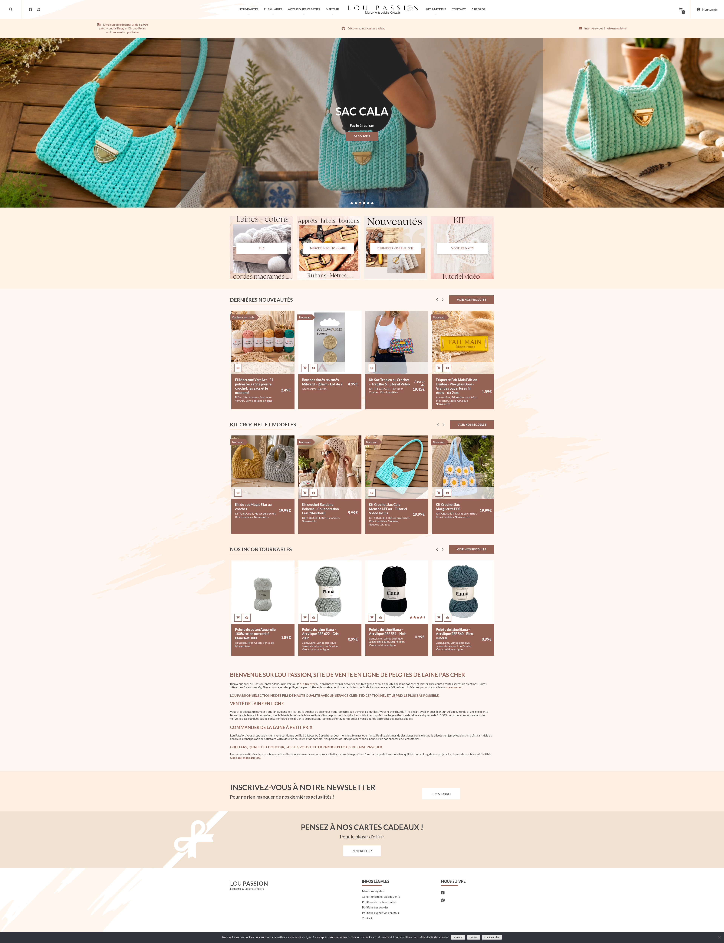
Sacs (253, 524)
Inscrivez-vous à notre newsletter (605, 28)
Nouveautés (309, 403)
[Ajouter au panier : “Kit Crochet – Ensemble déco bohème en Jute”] (439, 493)
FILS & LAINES (273, 9)
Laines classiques (245, 641)
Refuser (473, 937)
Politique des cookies (375, 907)
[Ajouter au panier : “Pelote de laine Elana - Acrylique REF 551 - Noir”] (238, 618)
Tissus (381, 403)
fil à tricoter (307, 684)
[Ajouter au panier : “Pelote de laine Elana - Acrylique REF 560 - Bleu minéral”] (305, 618)
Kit (237, 388)
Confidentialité (491, 937)
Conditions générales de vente (381, 896)
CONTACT (459, 9)
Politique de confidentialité (379, 902)
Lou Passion (264, 641)
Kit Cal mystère (445, 513)
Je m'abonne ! (441, 793)
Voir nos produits (471, 299)
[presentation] (437, 299)
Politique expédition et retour (380, 912)
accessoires (454, 687)
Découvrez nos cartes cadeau (366, 28)
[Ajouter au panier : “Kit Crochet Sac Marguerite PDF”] (305, 493)
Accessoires (309, 397)
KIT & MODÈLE (436, 9)
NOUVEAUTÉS (248, 9)
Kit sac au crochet (265, 517)
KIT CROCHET (249, 388)
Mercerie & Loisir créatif (383, 397)
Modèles (259, 521)
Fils (262, 248)
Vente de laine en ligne (248, 645)
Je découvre (362, 136)
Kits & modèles (255, 392)
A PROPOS (478, 9)
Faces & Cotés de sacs (382, 517)
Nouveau (304, 317)
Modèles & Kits (462, 248)
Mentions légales (373, 891)
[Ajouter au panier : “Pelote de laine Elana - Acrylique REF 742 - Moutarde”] (372, 618)
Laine (245, 638)
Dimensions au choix (446, 567)
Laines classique (259, 638)
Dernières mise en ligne (395, 248)
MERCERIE (333, 9)
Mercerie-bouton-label (328, 248)
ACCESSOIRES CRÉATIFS (304, 9)
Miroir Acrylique (325, 400)
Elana (238, 638)
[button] (351, 203)
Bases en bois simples (459, 650)
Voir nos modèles (472, 424)
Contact (367, 918)
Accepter (458, 937)
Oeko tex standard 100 (245, 757)
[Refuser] (719, 937)
